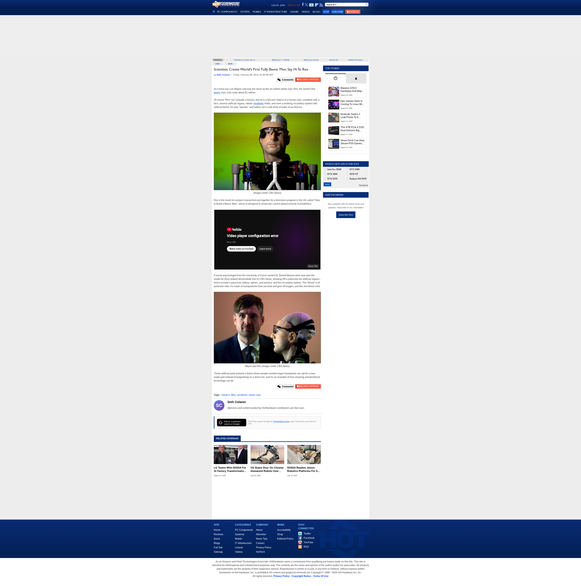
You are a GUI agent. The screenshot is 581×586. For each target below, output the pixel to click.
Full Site (218, 547)
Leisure (239, 547)
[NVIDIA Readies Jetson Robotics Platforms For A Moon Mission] (304, 454)
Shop (326, 11)
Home (217, 530)
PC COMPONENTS (227, 11)
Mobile (238, 538)
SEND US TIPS (294, 5)
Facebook (309, 538)
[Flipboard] (316, 5)
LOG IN (275, 5)
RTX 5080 (354, 169)
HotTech (260, 552)
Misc (233, 395)
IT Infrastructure (243, 543)
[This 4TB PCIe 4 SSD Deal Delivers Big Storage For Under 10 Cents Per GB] (333, 130)
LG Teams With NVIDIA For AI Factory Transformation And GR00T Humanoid (230, 469)
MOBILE (257, 11)
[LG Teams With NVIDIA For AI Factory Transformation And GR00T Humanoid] (231, 454)
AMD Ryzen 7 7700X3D (280, 60)
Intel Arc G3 (333, 60)
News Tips (261, 538)
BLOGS (316, 11)
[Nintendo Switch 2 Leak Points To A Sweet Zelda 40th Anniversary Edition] (333, 117)
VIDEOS (306, 11)
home (217, 64)
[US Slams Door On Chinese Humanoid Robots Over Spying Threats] (267, 454)
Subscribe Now (346, 215)
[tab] (335, 78)
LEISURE (294, 11)
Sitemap (218, 552)
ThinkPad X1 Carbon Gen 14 (244, 60)
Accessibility (284, 530)
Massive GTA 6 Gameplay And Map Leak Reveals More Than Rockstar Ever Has (351, 90)
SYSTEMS (245, 11)
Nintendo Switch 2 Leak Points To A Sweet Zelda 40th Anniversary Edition (350, 116)
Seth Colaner (236, 402)
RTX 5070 (332, 178)
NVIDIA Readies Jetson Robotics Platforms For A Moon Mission (302, 469)
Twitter (307, 533)
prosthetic (258, 103)
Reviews (218, 534)
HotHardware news (281, 421)
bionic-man (255, 395)
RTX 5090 (332, 174)
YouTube (308, 542)
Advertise (261, 534)
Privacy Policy (263, 547)
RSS (306, 546)
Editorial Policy (285, 538)
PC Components (244, 530)
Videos (239, 552)
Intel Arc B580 (334, 169)
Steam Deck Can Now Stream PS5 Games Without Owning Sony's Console (352, 142)
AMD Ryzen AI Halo (311, 60)
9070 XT (353, 174)
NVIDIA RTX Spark (355, 60)
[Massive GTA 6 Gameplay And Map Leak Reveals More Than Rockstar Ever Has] (333, 91)
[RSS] (321, 5)
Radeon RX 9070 (357, 178)
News (230, 64)
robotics (225, 395)
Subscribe (337, 11)
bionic (217, 92)
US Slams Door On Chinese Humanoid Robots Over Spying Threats (267, 469)
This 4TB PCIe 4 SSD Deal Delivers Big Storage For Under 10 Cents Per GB (352, 129)
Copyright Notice (301, 576)
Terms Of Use (320, 576)
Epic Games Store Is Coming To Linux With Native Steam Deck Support (352, 103)
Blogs (217, 543)
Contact (260, 543)
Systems (239, 534)
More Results (363, 185)
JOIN (282, 5)
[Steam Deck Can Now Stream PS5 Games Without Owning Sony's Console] (333, 144)
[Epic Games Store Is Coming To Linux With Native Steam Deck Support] (333, 104)
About (259, 530)
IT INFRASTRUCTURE (275, 11)
